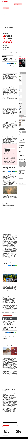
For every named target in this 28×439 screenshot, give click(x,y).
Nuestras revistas (5, 45)
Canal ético (5, 431)
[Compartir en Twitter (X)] (12, 63)
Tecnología (5, 18)
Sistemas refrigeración (21, 80)
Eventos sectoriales (21, 183)
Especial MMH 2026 (6, 319)
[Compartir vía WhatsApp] (15, 63)
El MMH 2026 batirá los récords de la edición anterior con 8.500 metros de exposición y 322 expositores (22, 155)
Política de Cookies (18, 432)
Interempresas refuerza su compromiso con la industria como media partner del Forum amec (22, 160)
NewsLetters (17, 427)
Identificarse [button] (6, 8)
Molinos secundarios (21, 87)
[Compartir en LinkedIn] (13, 63)
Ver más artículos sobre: (7, 318)
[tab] (14, 25)
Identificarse (17, 425)
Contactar (4, 49)
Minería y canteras (6, 10)
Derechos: (7, 160)
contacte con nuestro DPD (11, 161)
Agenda (5, 20)
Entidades (5, 22)
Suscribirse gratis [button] (17, 4)
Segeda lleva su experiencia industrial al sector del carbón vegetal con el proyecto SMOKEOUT (22, 146)
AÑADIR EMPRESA (5, 435)
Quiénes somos (6, 433)
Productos (5, 16)
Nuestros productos (6, 47)
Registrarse (17, 426)
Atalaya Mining (10, 174)
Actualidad (5, 12)
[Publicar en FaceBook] (10, 63)
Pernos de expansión (20, 106)
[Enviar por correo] (8, 63)
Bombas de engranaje (20, 113)
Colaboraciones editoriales (19, 433)
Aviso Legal (17, 430)
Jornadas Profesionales (21, 180)
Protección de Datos (18, 431)
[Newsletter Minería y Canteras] (22, 122)
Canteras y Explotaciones (9, 27)
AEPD (12, 162)
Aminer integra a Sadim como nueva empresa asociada (22, 151)
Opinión (5, 14)
